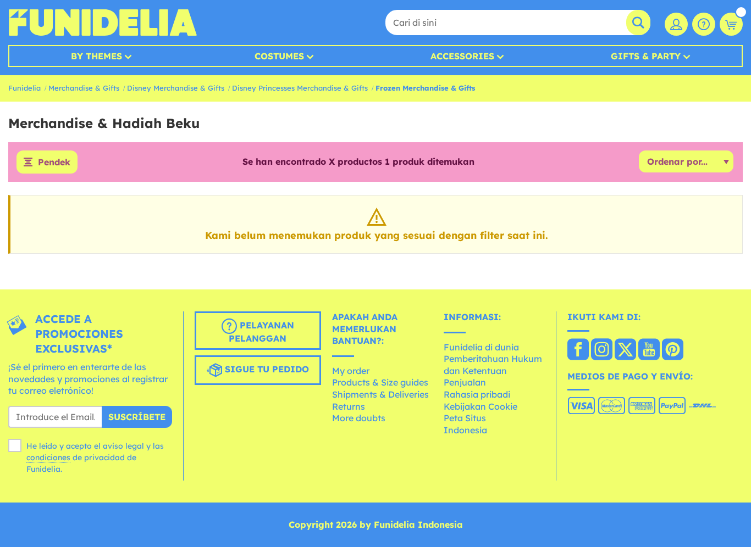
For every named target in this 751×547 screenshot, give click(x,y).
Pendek (54, 162)
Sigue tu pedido (265, 369)
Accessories (462, 56)
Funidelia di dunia (481, 347)
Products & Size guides (380, 382)
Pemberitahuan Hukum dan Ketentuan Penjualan (493, 370)
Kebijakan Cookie (480, 406)
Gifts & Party (646, 56)
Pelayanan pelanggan (261, 332)
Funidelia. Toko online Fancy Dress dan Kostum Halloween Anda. (102, 22)
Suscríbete (136, 416)
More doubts (358, 417)
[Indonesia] (578, 350)
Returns (348, 406)
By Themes (96, 56)
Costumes (279, 56)
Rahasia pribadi (477, 394)
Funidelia (24, 87)
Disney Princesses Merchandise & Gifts (300, 87)
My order (350, 370)
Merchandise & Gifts (83, 87)
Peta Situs (465, 417)
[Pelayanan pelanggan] (703, 24)
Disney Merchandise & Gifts (175, 87)
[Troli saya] (731, 24)
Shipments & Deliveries (380, 394)
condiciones (48, 457)
